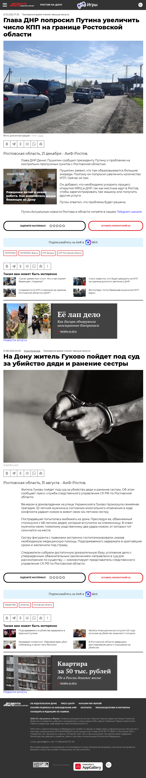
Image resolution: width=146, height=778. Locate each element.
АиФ (40, 135)
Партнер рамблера (61, 765)
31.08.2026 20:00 (12, 351)
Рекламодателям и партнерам (113, 707)
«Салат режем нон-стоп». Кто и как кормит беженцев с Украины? (42, 280)
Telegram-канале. (130, 211)
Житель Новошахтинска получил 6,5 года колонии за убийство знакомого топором (112, 632)
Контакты (86, 707)
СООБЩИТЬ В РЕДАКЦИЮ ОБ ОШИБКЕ (49, 712)
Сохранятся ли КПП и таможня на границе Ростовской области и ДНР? (42, 291)
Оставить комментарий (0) (116, 226)
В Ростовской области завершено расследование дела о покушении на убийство (109, 645)
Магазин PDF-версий (90, 703)
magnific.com (11, 465)
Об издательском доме (43, 703)
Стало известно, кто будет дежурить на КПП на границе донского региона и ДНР (113, 280)
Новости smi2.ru (15, 340)
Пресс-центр (68, 703)
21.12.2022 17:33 (11, 14)
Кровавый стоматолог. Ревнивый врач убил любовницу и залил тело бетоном (43, 643)
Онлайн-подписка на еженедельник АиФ (53, 707)
